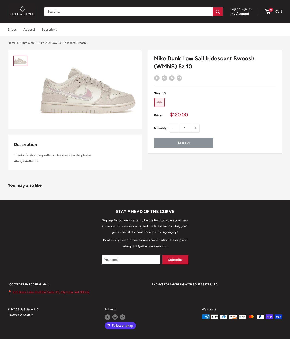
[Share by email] (179, 78)
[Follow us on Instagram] (115, 317)
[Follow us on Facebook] (107, 317)
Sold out (184, 142)
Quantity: (161, 128)
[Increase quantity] (195, 128)
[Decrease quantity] (174, 128)
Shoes (12, 29)
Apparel (29, 29)
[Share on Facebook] (157, 78)
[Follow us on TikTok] (122, 317)
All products (27, 43)
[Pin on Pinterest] (164, 78)
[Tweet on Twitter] (172, 78)
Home (12, 43)
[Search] (218, 11)
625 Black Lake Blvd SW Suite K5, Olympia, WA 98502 (51, 292)
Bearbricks (49, 29)
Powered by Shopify (20, 314)
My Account (240, 14)
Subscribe (175, 259)
